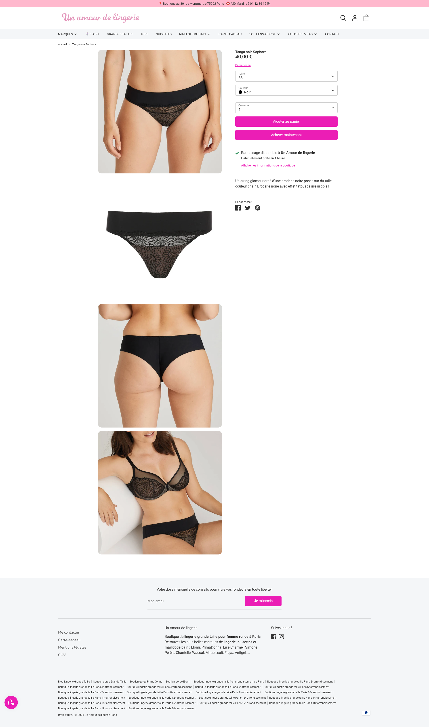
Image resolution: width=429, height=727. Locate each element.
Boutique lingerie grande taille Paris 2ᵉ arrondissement (300, 681)
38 (241, 78)
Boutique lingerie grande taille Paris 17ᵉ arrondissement (232, 703)
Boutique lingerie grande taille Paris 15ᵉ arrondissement (91, 703)
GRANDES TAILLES (120, 34)
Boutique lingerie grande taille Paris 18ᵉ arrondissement (302, 703)
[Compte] (354, 17)
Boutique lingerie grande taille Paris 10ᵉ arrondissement (298, 692)
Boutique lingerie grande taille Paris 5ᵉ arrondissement (228, 687)
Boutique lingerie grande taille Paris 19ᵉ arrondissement (91, 708)
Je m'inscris (263, 601)
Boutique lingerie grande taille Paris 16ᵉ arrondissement (162, 703)
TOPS (144, 34)
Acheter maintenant (286, 135)
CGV (62, 655)
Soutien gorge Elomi (178, 681)
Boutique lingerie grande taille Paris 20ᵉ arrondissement (162, 708)
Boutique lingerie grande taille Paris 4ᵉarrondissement (159, 687)
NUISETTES (164, 34)
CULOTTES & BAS (300, 34)
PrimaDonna (243, 65)
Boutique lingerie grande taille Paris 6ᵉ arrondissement (296, 687)
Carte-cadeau (69, 640)
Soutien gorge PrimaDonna (146, 681)
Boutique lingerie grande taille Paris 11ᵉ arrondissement (91, 697)
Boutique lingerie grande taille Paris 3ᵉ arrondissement (91, 687)
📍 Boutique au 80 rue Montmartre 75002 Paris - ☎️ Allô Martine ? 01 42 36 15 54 (214, 3)
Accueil (62, 44)
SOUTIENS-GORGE (262, 34)
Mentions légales (72, 647)
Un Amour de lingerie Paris (101, 714)
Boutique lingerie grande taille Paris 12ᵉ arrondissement (162, 697)
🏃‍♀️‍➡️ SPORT (92, 34)
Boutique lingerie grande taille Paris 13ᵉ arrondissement (232, 697)
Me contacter (68, 632)
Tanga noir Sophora (84, 44)
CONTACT (332, 34)
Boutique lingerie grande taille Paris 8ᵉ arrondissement (159, 692)
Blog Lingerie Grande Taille (74, 681)
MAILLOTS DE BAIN (192, 34)
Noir (247, 92)
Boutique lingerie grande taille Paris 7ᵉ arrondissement (91, 692)
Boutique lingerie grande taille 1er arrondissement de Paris (228, 681)
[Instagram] (281, 636)
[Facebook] (273, 636)
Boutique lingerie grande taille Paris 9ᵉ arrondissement (228, 692)
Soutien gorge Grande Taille (109, 681)
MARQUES (66, 34)
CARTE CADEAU (230, 34)
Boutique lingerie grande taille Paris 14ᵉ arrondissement (302, 697)
